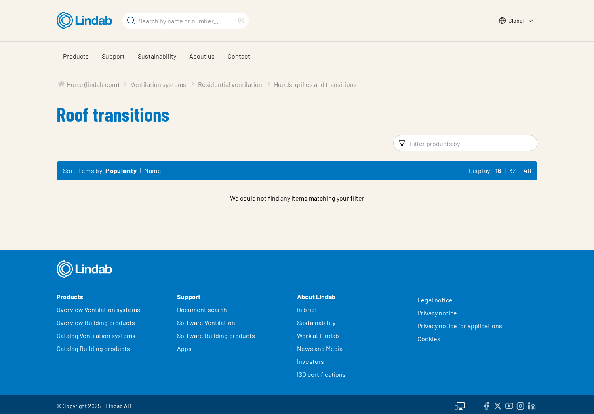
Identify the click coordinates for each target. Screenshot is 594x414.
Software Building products (216, 335)
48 (527, 170)
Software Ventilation (206, 322)
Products (76, 56)
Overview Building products (96, 322)
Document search (202, 309)
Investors (310, 361)
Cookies (428, 338)
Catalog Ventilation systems (96, 335)
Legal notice (435, 300)
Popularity (121, 170)
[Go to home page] (86, 20)
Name (153, 170)
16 (498, 170)
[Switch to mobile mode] (460, 405)
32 (512, 170)
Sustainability (157, 56)
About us (202, 56)
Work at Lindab (318, 335)
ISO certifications (321, 374)
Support (113, 56)
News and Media (320, 348)
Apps (184, 348)
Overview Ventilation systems (98, 309)
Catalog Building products (93, 348)
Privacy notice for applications (459, 326)
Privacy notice (437, 313)
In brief (307, 309)
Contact (238, 56)
